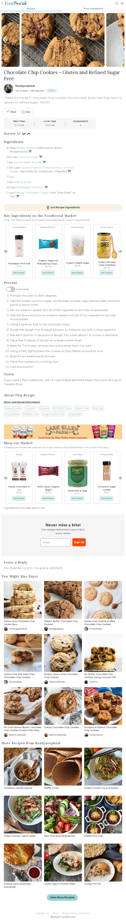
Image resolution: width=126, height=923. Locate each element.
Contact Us (42, 913)
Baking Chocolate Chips (31, 192)
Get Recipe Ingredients (65, 208)
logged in (28, 568)
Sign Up (79, 542)
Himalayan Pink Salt (30, 187)
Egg (11, 176)
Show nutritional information (22, 402)
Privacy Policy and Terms (76, 913)
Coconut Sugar (28, 156)
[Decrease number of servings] (23, 135)
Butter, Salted (26, 147)
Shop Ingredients (93, 8)
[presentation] (5, 39)
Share (13, 112)
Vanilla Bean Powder (28, 162)
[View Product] (30, 151)
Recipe (31, 8)
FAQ (55, 913)
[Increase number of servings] (28, 135)
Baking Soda (22, 182)
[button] (120, 251)
